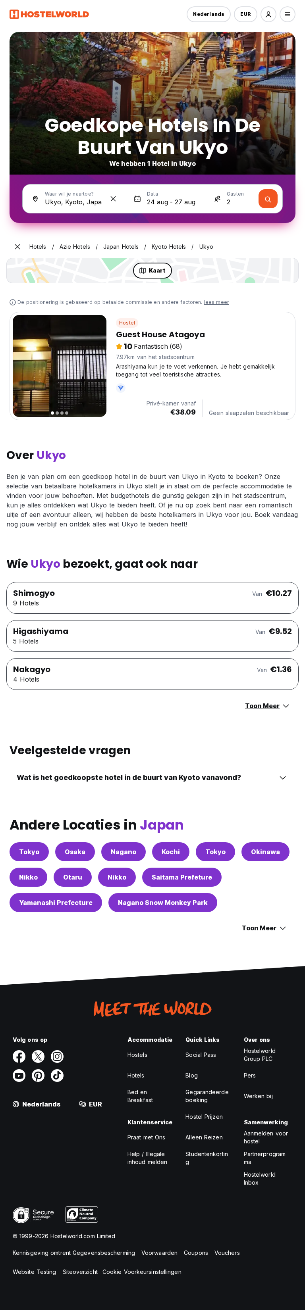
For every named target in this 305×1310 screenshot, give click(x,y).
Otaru (72, 877)
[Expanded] (17, 246)
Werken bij (258, 1096)
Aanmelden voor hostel (266, 1137)
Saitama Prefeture (182, 877)
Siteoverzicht (80, 1271)
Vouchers (227, 1252)
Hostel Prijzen (203, 1116)
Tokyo (29, 852)
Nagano (123, 852)
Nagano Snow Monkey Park (163, 903)
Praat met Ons (146, 1137)
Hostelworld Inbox (260, 1178)
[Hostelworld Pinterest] (38, 1075)
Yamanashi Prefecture (56, 903)
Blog (191, 1075)
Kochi (171, 852)
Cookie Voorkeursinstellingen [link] (141, 1271)
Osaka (75, 852)
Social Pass (200, 1054)
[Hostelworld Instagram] (57, 1056)
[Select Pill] (268, 14)
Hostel (127, 323)
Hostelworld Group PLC (260, 1054)
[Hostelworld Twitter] (38, 1056)
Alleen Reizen (203, 1137)
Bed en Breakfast (140, 1096)
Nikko (28, 877)
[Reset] (113, 198)
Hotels (136, 1075)
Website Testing (34, 1271)
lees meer (216, 302)
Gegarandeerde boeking (206, 1096)
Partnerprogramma (265, 1158)
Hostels (137, 1054)
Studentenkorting (206, 1158)
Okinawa (265, 852)
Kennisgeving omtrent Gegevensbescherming (74, 1252)
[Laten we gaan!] (268, 198)
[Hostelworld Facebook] (19, 1056)
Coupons (196, 1252)
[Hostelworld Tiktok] (57, 1075)
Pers (250, 1075)
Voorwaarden (159, 1252)
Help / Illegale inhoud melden (147, 1158)
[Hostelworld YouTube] (19, 1075)
